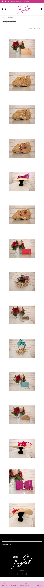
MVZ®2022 (22, 571)
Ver (22, 47)
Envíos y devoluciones (16, 1)
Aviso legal (26, 1)
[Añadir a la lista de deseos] (16, 52)
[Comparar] (22, 52)
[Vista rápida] (27, 52)
